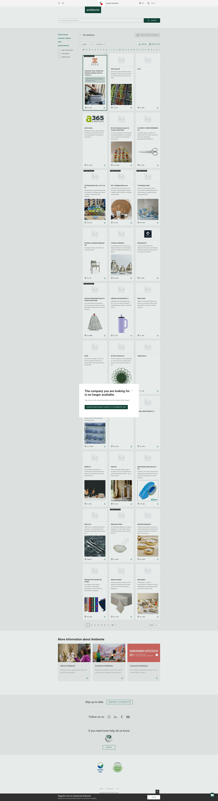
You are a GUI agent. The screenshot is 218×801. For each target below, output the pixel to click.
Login (154, 797)
